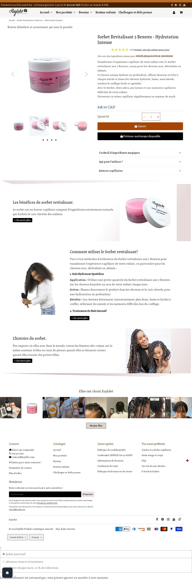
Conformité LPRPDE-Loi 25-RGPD (115, 455)
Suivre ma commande (23, 449)
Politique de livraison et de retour (115, 471)
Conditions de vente (108, 466)
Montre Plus (96, 425)
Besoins (84, 12)
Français (35, 537)
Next (86, 73)
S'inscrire (88, 494)
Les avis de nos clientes (153, 466)
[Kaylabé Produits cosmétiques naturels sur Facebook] (172, 5)
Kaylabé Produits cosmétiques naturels (34, 529)
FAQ (144, 460)
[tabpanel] (18, 126)
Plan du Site (15, 473)
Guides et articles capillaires (156, 449)
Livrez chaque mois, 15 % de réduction (33, 568)
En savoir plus (23, 220)
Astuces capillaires (111, 171)
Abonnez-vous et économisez (24, 562)
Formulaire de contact (20, 467)
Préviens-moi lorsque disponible (141, 136)
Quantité (103, 116)
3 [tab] (51, 139)
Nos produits (64, 12)
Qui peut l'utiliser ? (111, 162)
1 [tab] (43, 139)
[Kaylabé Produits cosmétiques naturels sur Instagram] (180, 5)
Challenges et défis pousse (135, 12)
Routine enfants (106, 12)
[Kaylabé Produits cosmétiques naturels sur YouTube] (184, 5)
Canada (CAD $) (16, 537)
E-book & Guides (150, 471)
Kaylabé (13, 519)
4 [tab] (55, 139)
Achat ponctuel (15, 554)
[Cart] (181, 12)
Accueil (44, 12)
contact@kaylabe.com (23, 457)
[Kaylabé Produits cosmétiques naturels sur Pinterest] (176, 5)
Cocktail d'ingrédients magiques (119, 153)
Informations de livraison (110, 460)
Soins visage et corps (152, 455)
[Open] (7, 573)
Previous (12, 73)
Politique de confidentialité (112, 449)
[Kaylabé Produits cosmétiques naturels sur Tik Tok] (189, 5)
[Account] (174, 12)
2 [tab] (47, 139)
